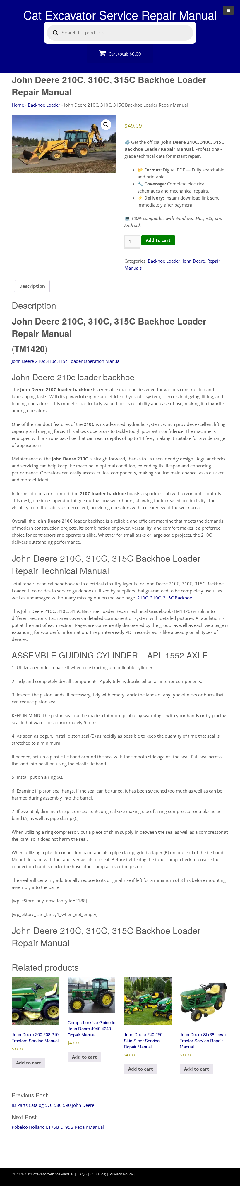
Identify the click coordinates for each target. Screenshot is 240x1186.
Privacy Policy (121, 1174)
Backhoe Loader (44, 105)
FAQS (82, 1174)
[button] (106, 124)
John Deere (194, 261)
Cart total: (124, 54)
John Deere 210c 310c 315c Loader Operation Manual (66, 361)
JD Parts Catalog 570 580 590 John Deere (53, 1105)
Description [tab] (32, 286)
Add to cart (158, 240)
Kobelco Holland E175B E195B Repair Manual (58, 1127)
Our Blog (98, 1174)
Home (18, 105)
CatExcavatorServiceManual (49, 1174)
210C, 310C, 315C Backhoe (164, 598)
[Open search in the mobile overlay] (120, 33)
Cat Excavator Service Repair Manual (120, 14)
